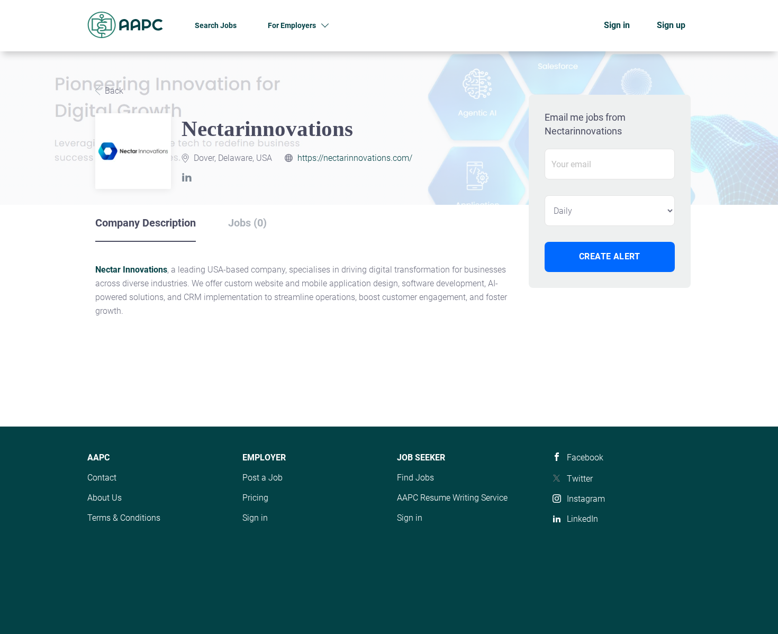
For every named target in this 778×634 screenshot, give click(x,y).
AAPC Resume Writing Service (452, 498)
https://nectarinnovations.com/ (354, 158)
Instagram (586, 499)
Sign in (617, 25)
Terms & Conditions (123, 518)
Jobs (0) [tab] (247, 222)
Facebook (585, 457)
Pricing (255, 498)
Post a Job (262, 478)
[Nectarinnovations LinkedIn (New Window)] (189, 179)
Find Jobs (415, 478)
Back (113, 91)
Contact (101, 478)
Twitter (580, 479)
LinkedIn (582, 519)
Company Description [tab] (145, 222)
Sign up (671, 25)
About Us (104, 498)
